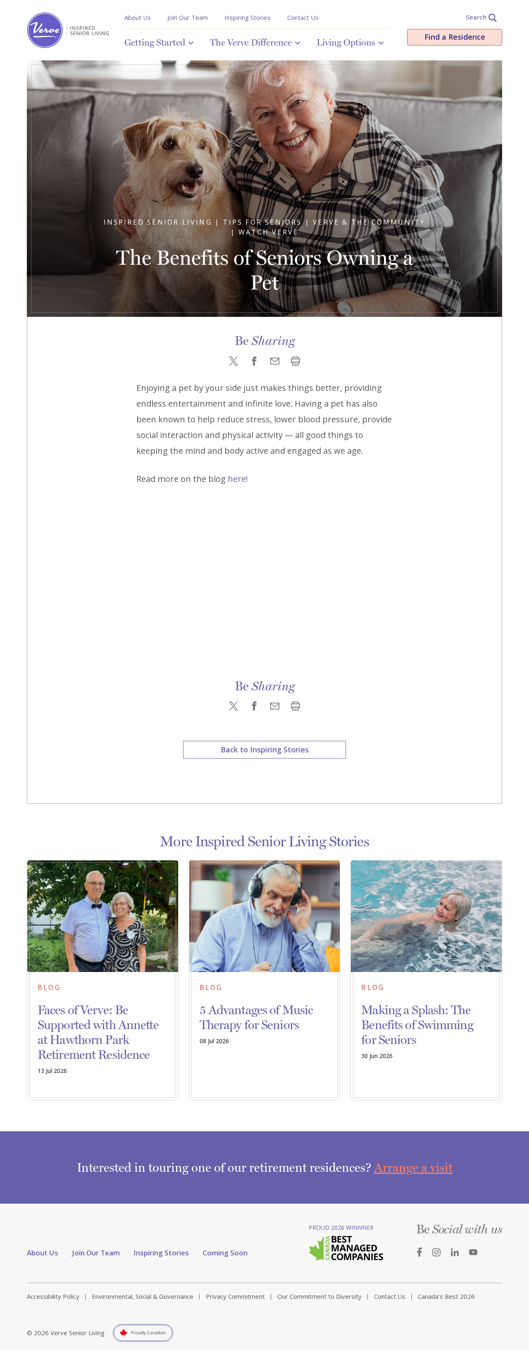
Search (476, 17)
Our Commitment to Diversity (319, 1296)
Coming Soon (225, 1252)
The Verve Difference (251, 42)
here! (238, 478)
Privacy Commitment (235, 1296)
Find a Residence (454, 37)
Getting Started (154, 42)
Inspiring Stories (247, 17)
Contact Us (303, 17)
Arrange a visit (413, 1167)
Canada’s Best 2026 (446, 1296)
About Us (137, 17)
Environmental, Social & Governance (142, 1296)
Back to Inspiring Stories (265, 749)
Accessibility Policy (53, 1296)
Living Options (346, 42)
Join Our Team (187, 17)
